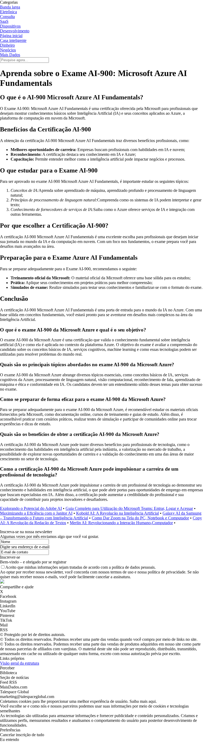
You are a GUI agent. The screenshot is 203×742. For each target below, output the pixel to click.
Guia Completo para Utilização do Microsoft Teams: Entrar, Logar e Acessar (129, 508)
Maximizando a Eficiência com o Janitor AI (36, 513)
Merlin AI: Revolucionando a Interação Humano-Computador (121, 522)
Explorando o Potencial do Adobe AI (31, 508)
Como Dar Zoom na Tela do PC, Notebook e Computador (140, 518)
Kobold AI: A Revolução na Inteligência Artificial (117, 513)
